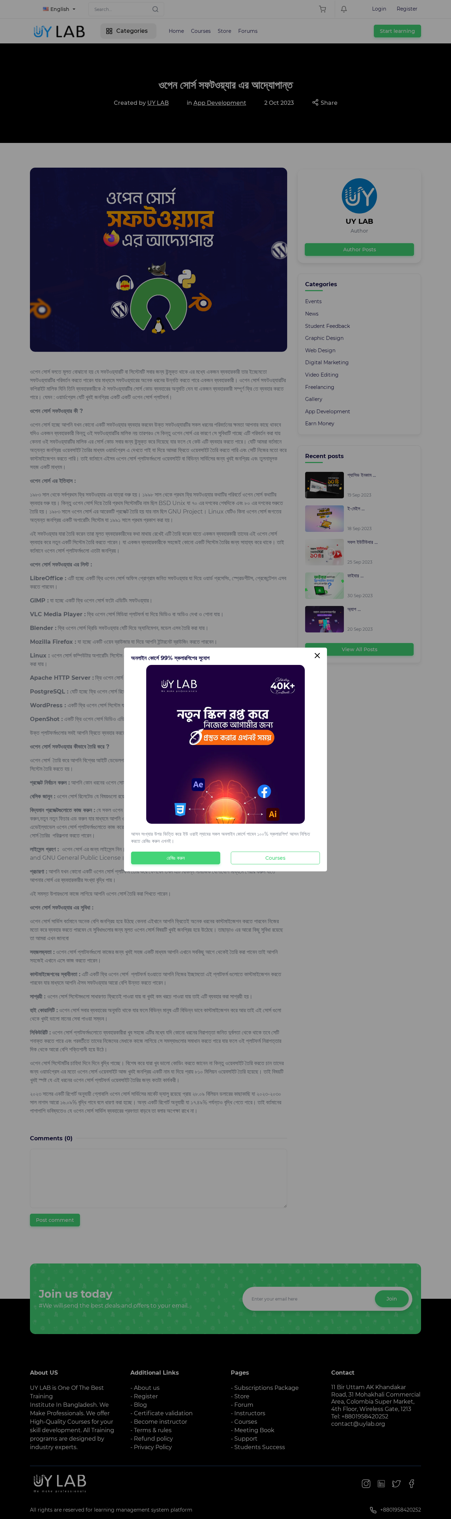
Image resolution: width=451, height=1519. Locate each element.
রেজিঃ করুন (176, 858)
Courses (275, 858)
